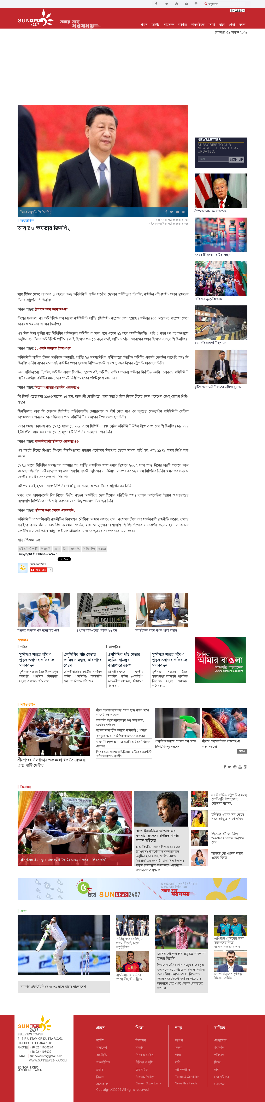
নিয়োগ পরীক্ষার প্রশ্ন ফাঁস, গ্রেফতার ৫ (57, 387)
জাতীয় (156, 24)
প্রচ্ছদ (144, 24)
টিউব (217, 1062)
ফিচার (178, 1047)
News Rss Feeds (186, 1083)
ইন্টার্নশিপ (220, 1047)
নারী (177, 1062)
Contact (219, 1084)
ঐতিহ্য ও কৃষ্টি (144, 1062)
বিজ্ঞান (100, 1077)
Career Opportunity (148, 1083)
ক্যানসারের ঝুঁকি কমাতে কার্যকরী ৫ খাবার (121, 730)
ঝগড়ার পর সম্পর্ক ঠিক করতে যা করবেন (120, 736)
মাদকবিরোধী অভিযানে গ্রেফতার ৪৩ (56, 441)
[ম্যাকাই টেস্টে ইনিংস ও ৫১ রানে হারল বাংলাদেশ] (64, 945)
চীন (65, 549)
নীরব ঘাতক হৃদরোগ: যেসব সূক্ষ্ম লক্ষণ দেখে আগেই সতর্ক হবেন (122, 712)
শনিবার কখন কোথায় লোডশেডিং (55, 510)
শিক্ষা (212, 24)
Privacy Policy (145, 1077)
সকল (242, 24)
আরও (242, 751)
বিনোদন (25, 787)
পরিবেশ (219, 1055)
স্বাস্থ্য (222, 24)
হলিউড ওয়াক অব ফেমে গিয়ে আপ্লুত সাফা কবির (227, 816)
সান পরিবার (221, 1077)
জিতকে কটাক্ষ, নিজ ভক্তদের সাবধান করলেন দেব (227, 838)
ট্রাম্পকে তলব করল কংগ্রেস (51, 309)
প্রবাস (99, 1069)
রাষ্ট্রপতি (75, 549)
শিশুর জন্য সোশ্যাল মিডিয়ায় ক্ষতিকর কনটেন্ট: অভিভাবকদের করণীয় (124, 754)
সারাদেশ (169, 24)
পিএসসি (46, 549)
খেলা (232, 24)
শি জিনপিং (89, 549)
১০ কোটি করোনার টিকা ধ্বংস (53, 348)
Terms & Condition (187, 1077)
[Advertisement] (132, 67)
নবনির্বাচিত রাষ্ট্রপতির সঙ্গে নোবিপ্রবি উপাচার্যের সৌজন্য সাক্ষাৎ (229, 799)
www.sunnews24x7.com (48, 1060)
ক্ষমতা (102, 549)
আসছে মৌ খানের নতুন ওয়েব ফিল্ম (227, 855)
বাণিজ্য (182, 24)
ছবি (216, 1069)
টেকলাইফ (142, 1069)
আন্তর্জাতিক (198, 24)
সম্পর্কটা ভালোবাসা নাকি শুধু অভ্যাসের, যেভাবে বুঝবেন (120, 722)
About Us (102, 1084)
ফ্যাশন (179, 1040)
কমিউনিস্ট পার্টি (28, 549)
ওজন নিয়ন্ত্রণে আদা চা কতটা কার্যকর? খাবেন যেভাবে (123, 744)
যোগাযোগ (220, 1040)
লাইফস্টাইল (27, 704)
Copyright (103, 1090)
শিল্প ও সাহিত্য (145, 1055)
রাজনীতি (101, 1055)
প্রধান (57, 549)
